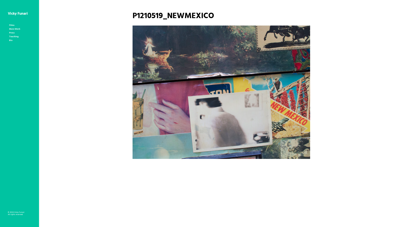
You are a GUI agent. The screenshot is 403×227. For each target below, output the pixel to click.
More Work (14, 29)
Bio (10, 40)
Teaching (14, 36)
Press (12, 33)
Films (11, 25)
